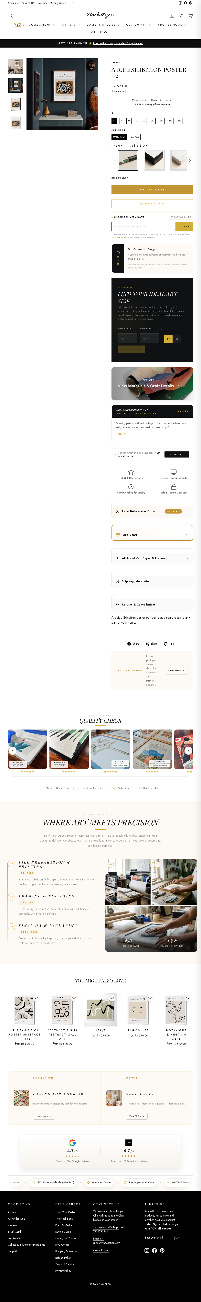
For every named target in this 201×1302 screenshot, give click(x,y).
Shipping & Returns (66, 1251)
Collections (40, 25)
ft (168, 339)
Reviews (42, 3)
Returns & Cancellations (138, 604)
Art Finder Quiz (17, 1219)
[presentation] (190, 160)
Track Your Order (65, 1212)
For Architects (15, 1238)
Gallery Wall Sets (103, 25)
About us (12, 3)
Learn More (174, 670)
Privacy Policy (63, 1271)
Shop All (12, 1251)
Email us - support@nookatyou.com (106, 1241)
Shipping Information (136, 581)
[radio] (114, 121)
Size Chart (129, 535)
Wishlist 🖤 (27, 3)
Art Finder (100, 32)
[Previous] (12, 751)
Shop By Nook (171, 25)
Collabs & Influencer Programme (26, 1245)
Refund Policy (63, 1258)
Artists (69, 25)
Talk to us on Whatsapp (106, 1227)
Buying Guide (58, 3)
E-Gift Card (14, 1232)
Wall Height (151, 328)
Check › (184, 226)
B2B (72, 3)
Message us (117, 237)
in (176, 339)
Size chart (122, 178)
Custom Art (137, 25)
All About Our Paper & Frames (143, 558)
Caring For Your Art (66, 1238)
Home (114, 62)
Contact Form (101, 1250)
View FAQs (135, 1116)
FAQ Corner (62, 1245)
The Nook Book (64, 1219)
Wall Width (125, 328)
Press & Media (63, 1225)
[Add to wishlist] (36, 998)
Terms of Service (64, 1264)
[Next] (188, 751)
